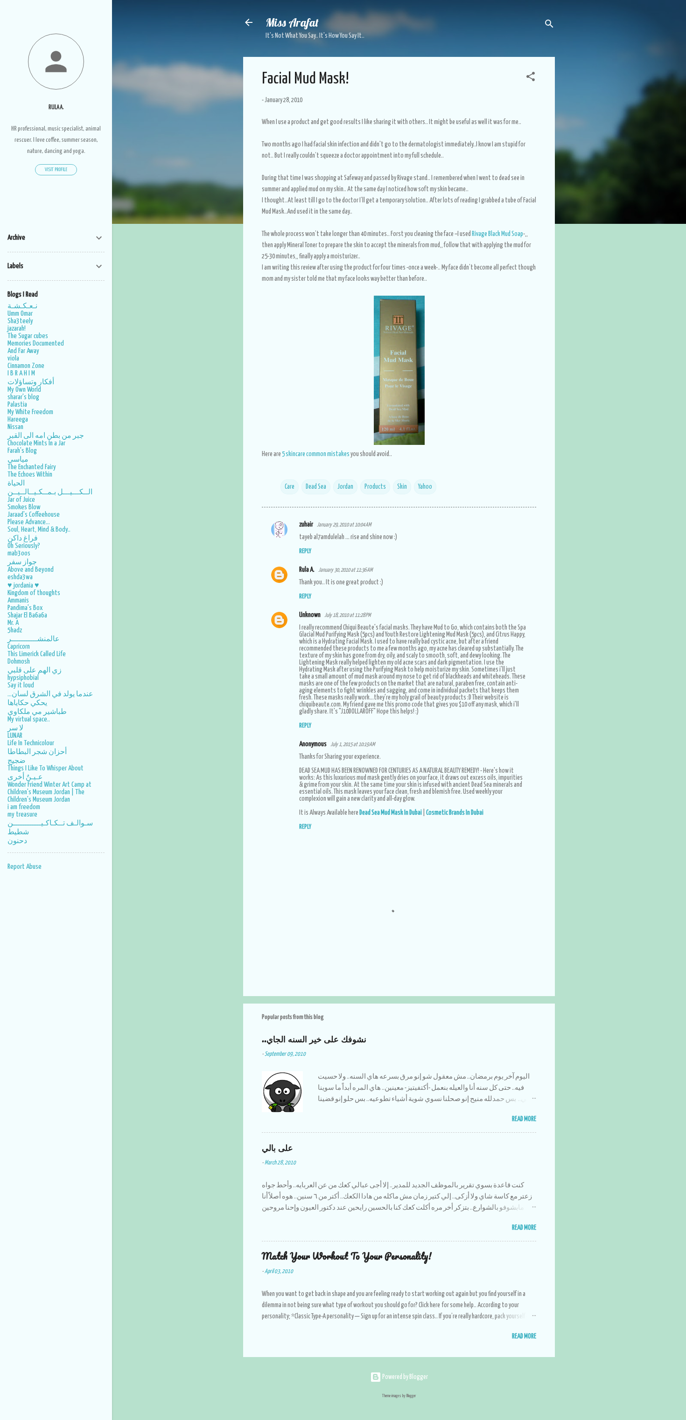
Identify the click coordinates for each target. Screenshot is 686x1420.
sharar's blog (23, 397)
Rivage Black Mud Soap (497, 234)
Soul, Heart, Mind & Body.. (38, 529)
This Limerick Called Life (36, 654)
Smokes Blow (24, 507)
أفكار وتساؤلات (30, 382)
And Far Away (23, 350)
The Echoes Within (29, 474)
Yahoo (425, 487)
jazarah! (16, 328)
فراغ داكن (22, 538)
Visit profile (56, 169)
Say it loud (20, 685)
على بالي (277, 1147)
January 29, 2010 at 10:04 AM (344, 525)
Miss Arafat (292, 22)
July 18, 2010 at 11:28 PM (347, 615)
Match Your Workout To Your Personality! (347, 1256)
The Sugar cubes (27, 335)
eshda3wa (20, 577)
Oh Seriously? (23, 545)
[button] (530, 78)
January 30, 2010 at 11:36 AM (345, 570)
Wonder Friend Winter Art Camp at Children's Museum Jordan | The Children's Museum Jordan (49, 792)
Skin (402, 487)
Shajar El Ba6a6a (27, 615)
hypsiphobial (23, 677)
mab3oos (18, 553)
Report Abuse (24, 866)
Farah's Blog (22, 450)
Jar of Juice (21, 499)
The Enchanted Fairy (31, 467)
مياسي (17, 459)
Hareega (17, 419)
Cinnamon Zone (25, 365)
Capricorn (18, 646)
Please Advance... (28, 522)
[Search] (549, 25)
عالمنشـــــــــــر (33, 639)
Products (375, 487)
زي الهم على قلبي (34, 670)
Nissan (15, 426)
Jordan (345, 487)
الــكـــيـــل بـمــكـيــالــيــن (49, 492)
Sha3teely (20, 321)
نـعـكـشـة (22, 306)
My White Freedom (30, 412)
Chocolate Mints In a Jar (36, 443)
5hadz (14, 630)
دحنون (17, 841)
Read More (524, 1119)
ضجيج (16, 760)
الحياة (16, 483)
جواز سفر (22, 562)
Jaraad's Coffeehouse (33, 514)
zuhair (306, 524)
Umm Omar (20, 313)
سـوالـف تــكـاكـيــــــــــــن (50, 823)
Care (289, 487)
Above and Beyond (30, 569)
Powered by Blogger (404, 1377)
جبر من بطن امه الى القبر (45, 435)
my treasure (22, 814)
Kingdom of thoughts (33, 592)
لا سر (15, 728)
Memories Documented (35, 343)
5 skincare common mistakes (316, 454)
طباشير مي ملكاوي (37, 711)
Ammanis (18, 600)
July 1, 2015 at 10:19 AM (352, 744)
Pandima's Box (25, 607)
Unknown (310, 615)
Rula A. (307, 570)
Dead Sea (316, 487)
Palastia (17, 404)
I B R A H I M (21, 373)
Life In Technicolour (30, 743)
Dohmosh (18, 661)
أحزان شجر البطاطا (37, 751)
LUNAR (14, 735)
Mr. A (13, 622)
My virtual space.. (28, 719)
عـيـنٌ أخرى (25, 777)
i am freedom (23, 807)
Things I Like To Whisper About (45, 768)
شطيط (18, 832)
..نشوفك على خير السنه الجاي (314, 1039)
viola (13, 358)
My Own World (24, 389)
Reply (305, 551)
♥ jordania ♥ (23, 585)
